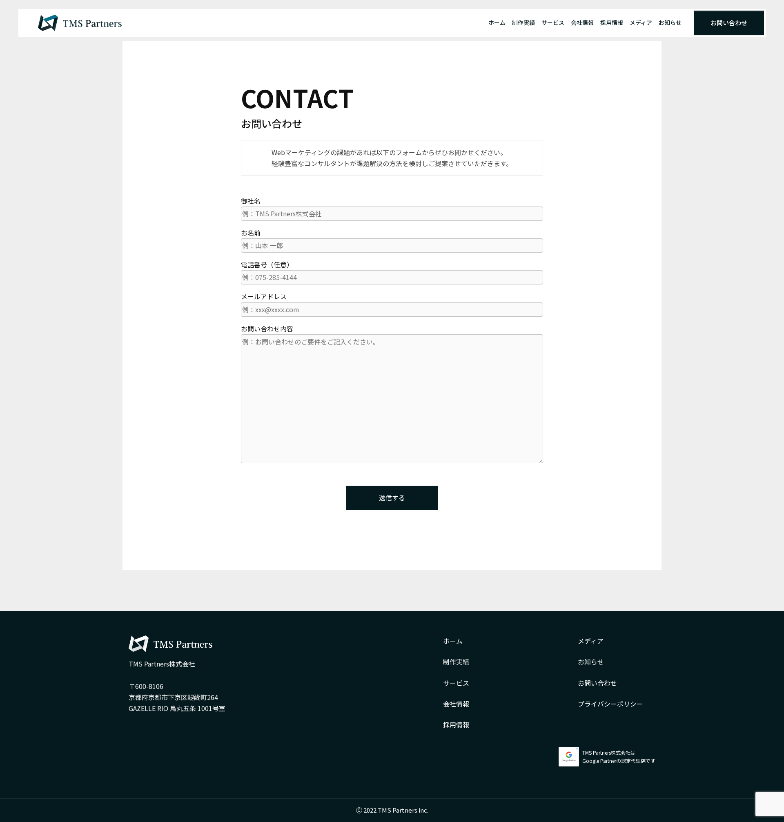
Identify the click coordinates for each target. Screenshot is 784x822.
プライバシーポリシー (610, 704)
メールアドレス (264, 296)
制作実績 (523, 22)
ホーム (497, 22)
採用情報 (611, 22)
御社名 (251, 201)
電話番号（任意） (267, 264)
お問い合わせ (728, 22)
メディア (641, 22)
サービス (552, 22)
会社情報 (582, 22)
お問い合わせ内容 (267, 328)
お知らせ (670, 22)
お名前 (251, 233)
